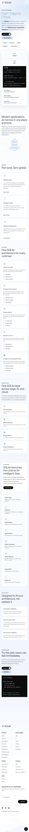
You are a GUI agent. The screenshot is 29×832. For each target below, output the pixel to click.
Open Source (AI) (19, 769)
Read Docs (6, 671)
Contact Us (18, 767)
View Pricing (8, 487)
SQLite (17, 746)
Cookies (3, 779)
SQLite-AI (4, 738)
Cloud (3, 736)
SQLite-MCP (4, 757)
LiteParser (4, 769)
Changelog (18, 749)
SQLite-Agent (5, 741)
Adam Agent (4, 772)
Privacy (3, 781)
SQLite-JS (4, 744)
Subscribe (22, 801)
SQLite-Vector (5, 749)
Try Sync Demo (7, 37)
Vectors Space (5, 764)
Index (17, 736)
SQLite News (4, 767)
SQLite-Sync (4, 746)
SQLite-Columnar (5, 752)
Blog (17, 764)
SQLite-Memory (5, 754)
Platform (17, 744)
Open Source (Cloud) (20, 772)
